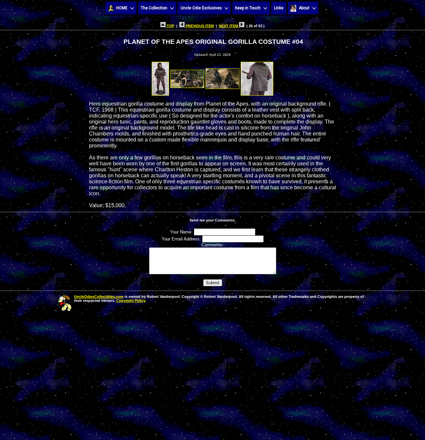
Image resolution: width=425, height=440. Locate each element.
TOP (170, 26)
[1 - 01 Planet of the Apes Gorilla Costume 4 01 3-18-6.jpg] (160, 77)
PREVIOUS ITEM (199, 26)
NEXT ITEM (229, 26)
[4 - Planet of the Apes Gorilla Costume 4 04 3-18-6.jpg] (257, 77)
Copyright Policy (130, 301)
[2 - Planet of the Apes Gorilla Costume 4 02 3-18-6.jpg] (187, 77)
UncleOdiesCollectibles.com (99, 297)
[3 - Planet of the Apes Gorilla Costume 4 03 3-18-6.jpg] (222, 77)
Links (279, 8)
